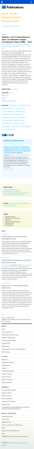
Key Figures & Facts (7, 332)
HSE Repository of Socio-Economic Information (15, 436)
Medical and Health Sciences (12, 221)
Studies (5, 356)
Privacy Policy (24, 442)
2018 (11, 205)
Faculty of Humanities (26, 265)
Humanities (8, 220)
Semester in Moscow (7, 379)
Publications (15, 7)
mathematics (26, 193)
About (4, 326)
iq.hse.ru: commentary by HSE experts (12, 425)
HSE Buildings (5, 346)
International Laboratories (9, 390)
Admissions (5, 359)
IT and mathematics (8, 193)
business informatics (8, 189)
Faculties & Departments (8, 337)
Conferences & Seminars (9, 401)
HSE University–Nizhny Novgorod (11, 267)
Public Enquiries (6, 352)
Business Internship (7, 382)
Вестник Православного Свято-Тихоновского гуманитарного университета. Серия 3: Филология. (15, 45)
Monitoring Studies (7, 398)
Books (5, 13)
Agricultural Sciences (10, 216)
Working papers (10, 21)
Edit (31, 447)
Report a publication (6, 26)
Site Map (4, 445)
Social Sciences (9, 225)
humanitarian (17, 191)
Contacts (12, 442)
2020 (4, 205)
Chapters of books (11, 17)
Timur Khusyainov (6, 265)
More (14, 205)
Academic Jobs (6, 404)
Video (3, 433)
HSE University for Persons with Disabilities (13, 349)
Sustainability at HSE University (10, 335)
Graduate (4, 368)
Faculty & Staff (6, 343)
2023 (22, 203)
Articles (14, 13)
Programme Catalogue (8, 362)
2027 (10, 203)
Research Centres (7, 393)
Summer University (7, 374)
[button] (4, 143)
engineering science (8, 191)
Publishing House (6, 422)
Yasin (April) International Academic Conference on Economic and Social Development (16, 408)
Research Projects (7, 396)
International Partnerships (9, 340)
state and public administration (16, 194)
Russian (11, 92)
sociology (5, 194)
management (19, 193)
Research (5, 387)
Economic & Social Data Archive (10, 430)
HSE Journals (5, 419)
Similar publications (13, 140)
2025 (16, 203)
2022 (25, 203)
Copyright (17, 442)
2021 (28, 203)
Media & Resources (9, 413)
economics (16, 189)
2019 (8, 205)
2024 (19, 203)
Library (3, 428)
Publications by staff (7, 416)
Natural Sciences (9, 223)
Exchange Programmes (8, 371)
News (3, 231)
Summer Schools (6, 377)
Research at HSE (15, 26)
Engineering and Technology (12, 218)
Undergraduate (6, 365)
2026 (13, 203)
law (14, 193)
